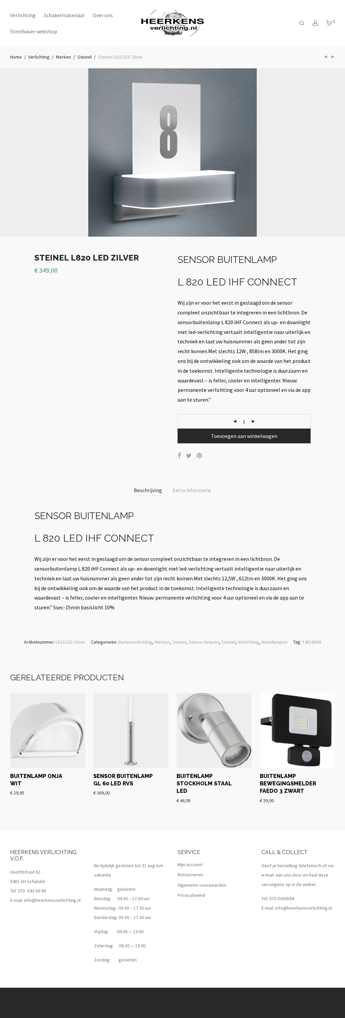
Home (16, 57)
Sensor (179, 642)
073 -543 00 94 (32, 891)
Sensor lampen (204, 642)
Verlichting (23, 15)
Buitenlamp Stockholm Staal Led (204, 783)
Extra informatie (191, 490)
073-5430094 (281, 898)
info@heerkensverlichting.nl (52, 900)
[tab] (148, 490)
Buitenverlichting (135, 642)
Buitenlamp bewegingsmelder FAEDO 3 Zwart (288, 783)
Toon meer (21, 792)
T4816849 (311, 642)
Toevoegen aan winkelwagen (244, 436)
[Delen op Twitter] (189, 455)
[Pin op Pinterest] (200, 455)
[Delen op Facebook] (179, 455)
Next (333, 152)
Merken (63, 57)
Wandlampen (274, 642)
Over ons (103, 15)
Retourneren (190, 875)
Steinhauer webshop (33, 31)
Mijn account (190, 864)
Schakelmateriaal (64, 15)
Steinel (84, 57)
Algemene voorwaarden (202, 885)
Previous (11, 152)
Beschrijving (148, 490)
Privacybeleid (191, 895)
